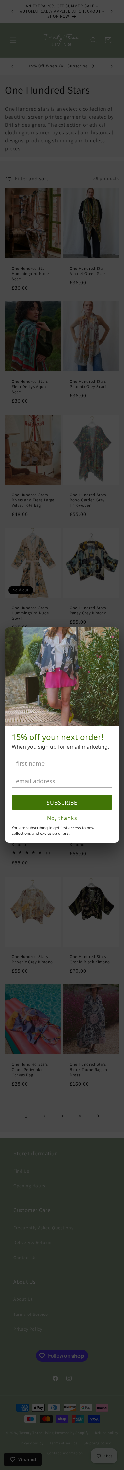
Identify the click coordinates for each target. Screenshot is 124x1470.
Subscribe (62, 802)
